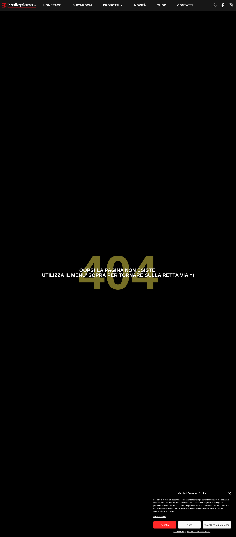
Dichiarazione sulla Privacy (199, 531)
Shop (161, 5)
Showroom (82, 5)
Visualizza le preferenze (216, 525)
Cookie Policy (180, 531)
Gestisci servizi (159, 517)
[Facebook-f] (222, 5)
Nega (189, 525)
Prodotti (111, 5)
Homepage (52, 5)
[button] (229, 493)
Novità (140, 5)
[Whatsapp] (215, 5)
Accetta (165, 525)
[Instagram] (230, 5)
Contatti (185, 5)
